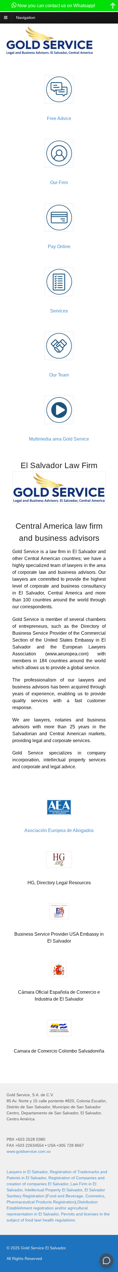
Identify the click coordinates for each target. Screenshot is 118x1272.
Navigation (25, 17)
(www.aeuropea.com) (66, 653)
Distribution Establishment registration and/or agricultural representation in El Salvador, (52, 1208)
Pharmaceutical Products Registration (41, 1202)
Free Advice (59, 118)
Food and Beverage (65, 1196)
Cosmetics (94, 1196)
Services (59, 310)
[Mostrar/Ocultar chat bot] (106, 1260)
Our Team (59, 374)
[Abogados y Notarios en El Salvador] (50, 51)
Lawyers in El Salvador (27, 1171)
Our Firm (59, 182)
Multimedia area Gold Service (59, 439)
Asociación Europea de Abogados (59, 830)
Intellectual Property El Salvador (53, 1190)
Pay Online (59, 246)
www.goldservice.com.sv (29, 1151)
